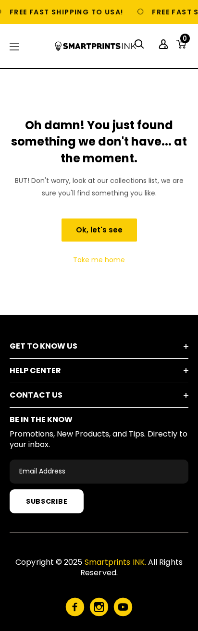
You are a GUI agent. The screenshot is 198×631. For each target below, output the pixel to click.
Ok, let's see (99, 230)
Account (165, 44)
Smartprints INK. (115, 562)
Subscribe (46, 501)
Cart (185, 41)
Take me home (99, 260)
